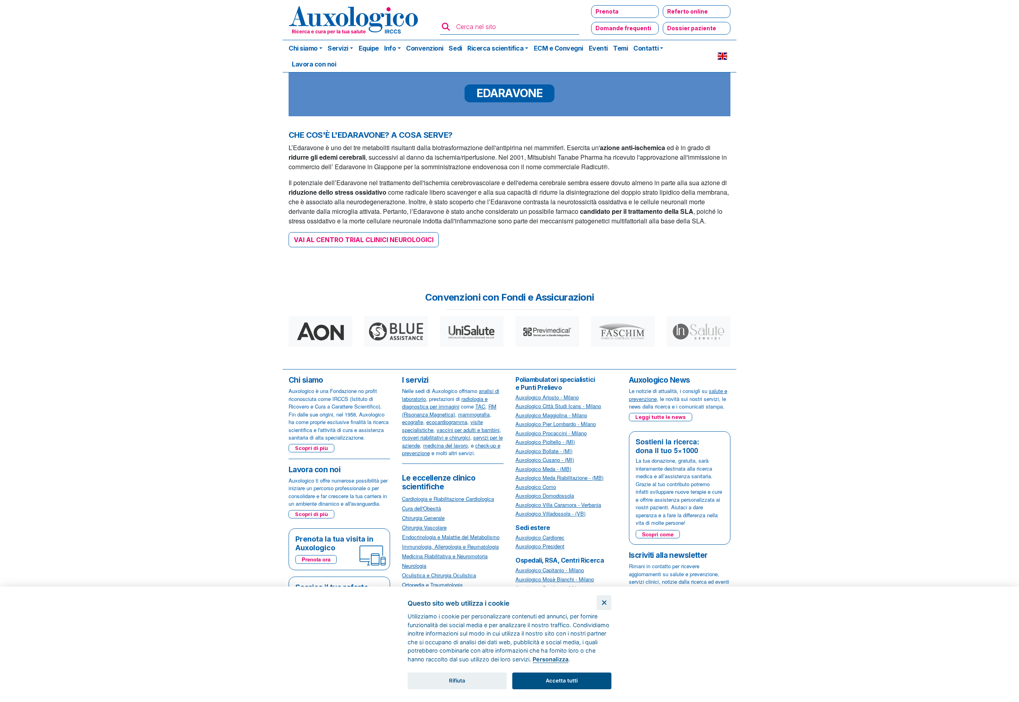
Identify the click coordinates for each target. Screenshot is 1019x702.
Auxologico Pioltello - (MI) (545, 442)
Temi (620, 48)
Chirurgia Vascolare (424, 527)
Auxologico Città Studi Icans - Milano (558, 406)
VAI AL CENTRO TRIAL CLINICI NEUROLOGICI (363, 240)
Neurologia (414, 565)
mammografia (474, 414)
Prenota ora (316, 559)
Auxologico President (539, 546)
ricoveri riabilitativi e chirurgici (436, 437)
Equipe (369, 48)
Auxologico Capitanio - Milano (549, 570)
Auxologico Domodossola (544, 495)
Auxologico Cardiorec (539, 537)
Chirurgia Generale (423, 518)
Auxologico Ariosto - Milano (547, 397)
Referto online (687, 11)
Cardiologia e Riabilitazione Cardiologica (448, 499)
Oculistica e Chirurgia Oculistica (439, 575)
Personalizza (550, 659)
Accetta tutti (562, 680)
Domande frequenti (623, 28)
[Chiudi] (604, 602)
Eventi (598, 48)
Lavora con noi (314, 64)
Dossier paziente (691, 28)
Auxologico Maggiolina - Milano (551, 415)
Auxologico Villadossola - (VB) (550, 513)
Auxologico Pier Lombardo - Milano (555, 424)
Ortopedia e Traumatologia (432, 585)
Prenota (607, 11)
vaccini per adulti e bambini (468, 430)
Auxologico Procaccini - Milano (551, 433)
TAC (480, 406)
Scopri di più (311, 448)
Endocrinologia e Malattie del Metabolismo (451, 537)
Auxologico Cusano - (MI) (544, 459)
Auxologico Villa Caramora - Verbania (558, 504)
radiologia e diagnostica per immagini (445, 403)
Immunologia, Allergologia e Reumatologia (450, 546)
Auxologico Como (535, 487)
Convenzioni (424, 48)
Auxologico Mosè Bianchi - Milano (554, 579)
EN (722, 56)
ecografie (412, 422)
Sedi (455, 48)
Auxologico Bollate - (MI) (543, 451)
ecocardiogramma (446, 422)
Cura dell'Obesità (421, 508)
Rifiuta (457, 680)
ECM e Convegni (558, 48)
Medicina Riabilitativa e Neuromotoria (445, 556)
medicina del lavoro (445, 445)
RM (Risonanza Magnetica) (449, 410)
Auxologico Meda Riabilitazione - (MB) (559, 477)
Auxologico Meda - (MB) (543, 469)
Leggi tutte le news (660, 417)
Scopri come (657, 534)
